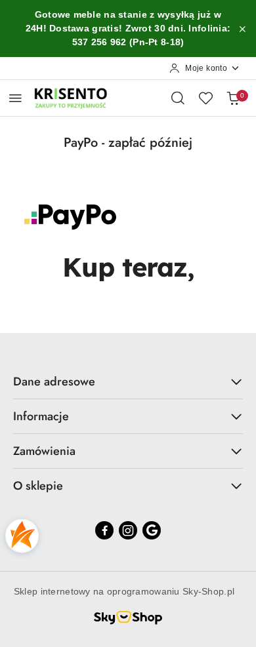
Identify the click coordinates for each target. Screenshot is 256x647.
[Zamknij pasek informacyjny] (242, 29)
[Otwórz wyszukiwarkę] (178, 97)
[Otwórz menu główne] (15, 98)
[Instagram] (128, 530)
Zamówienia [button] (44, 451)
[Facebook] (104, 530)
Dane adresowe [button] (54, 381)
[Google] (151, 530)
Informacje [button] (41, 416)
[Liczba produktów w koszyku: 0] (233, 97)
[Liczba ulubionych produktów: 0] (205, 97)
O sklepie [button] (38, 485)
